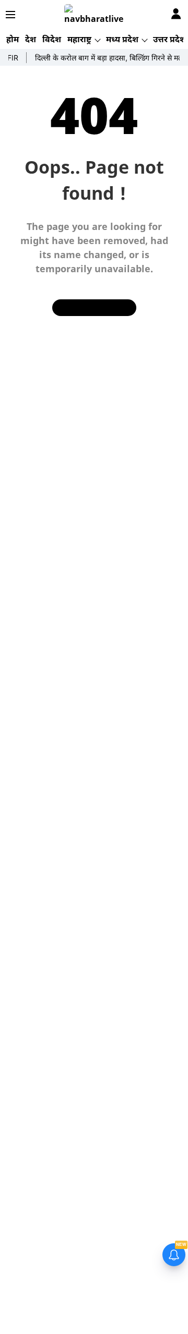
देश (30, 39)
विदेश (51, 39)
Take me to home (94, 307)
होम (12, 39)
